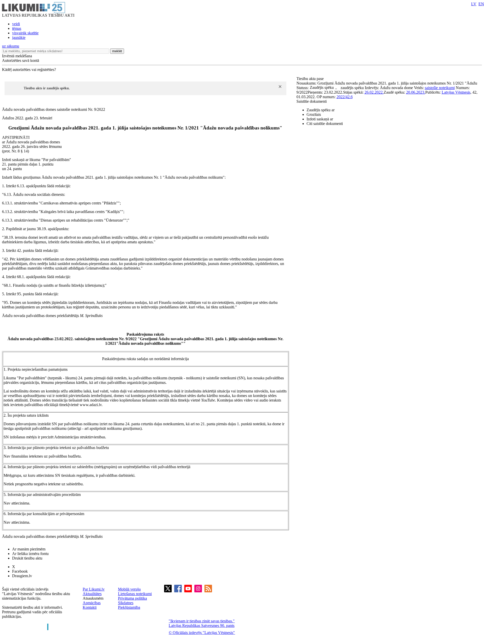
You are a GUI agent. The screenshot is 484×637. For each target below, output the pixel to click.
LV (473, 4)
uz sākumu (10, 46)
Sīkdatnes (125, 603)
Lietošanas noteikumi (135, 594)
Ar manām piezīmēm (28, 549)
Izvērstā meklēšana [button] (17, 56)
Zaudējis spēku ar (321, 110)
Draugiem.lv (22, 576)
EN (481, 4)
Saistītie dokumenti (311, 101)
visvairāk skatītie (25, 33)
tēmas (16, 28)
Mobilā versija (129, 589)
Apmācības (92, 603)
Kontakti (90, 607)
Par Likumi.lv (94, 589)
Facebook (20, 571)
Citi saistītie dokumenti (325, 123)
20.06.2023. (415, 92)
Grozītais (314, 114)
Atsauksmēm (93, 598)
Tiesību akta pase (310, 78)
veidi (16, 24)
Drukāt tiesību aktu (27, 558)
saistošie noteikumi (440, 88)
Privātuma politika (132, 598)
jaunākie (18, 37)
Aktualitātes (92, 594)
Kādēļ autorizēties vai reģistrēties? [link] (29, 69)
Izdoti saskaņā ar (320, 119)
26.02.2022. (374, 92)
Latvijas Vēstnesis (456, 92)
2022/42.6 (345, 97)
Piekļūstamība (129, 607)
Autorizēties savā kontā (20, 60)
